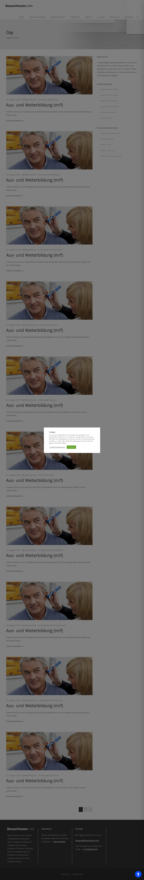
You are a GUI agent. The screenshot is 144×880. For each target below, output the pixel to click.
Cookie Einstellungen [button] (57, 447)
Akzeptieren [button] (71, 447)
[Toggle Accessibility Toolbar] (138, 874)
